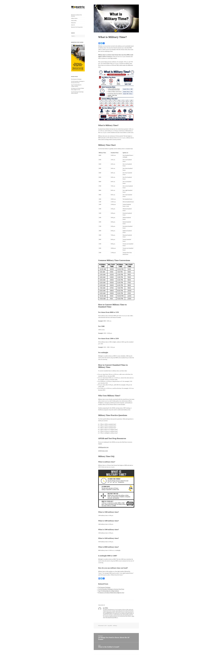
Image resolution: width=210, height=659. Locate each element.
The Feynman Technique (76, 79)
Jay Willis (110, 625)
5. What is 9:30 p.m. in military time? (108, 431)
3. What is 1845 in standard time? (107, 427)
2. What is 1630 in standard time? (107, 426)
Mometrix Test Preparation (77, 27)
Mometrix (109, 612)
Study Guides (74, 20)
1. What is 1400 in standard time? (107, 424)
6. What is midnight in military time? (108, 433)
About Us (73, 25)
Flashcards (73, 22)
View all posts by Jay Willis (111, 617)
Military (115, 625)
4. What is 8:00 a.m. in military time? (108, 429)
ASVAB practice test (103, 447)
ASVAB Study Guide (103, 451)
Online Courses (74, 18)
